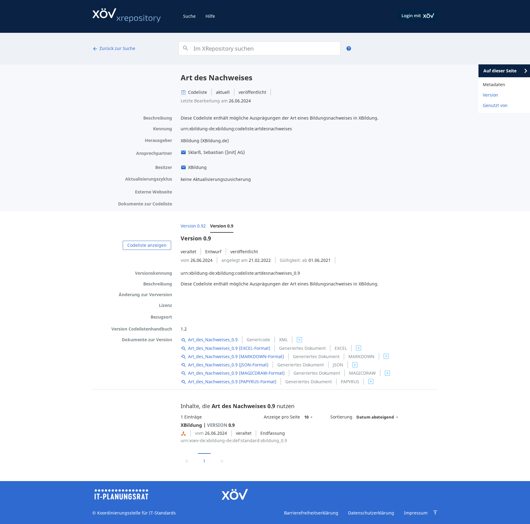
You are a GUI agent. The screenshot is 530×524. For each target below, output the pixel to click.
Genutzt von (495, 105)
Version (490, 95)
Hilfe (210, 16)
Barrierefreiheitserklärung (311, 513)
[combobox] (259, 48)
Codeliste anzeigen (147, 245)
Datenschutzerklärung (371, 513)
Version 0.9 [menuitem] (221, 226)
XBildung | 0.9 (208, 425)
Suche (189, 16)
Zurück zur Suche (113, 48)
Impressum (416, 513)
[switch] (299, 339)
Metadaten (494, 84)
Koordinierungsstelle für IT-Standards (136, 513)
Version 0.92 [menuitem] (193, 226)
